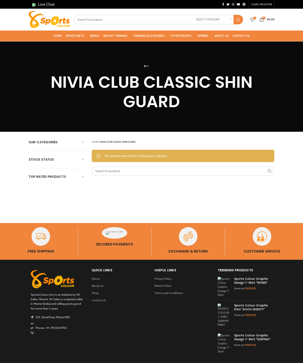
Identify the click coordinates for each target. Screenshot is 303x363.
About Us (97, 286)
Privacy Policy (163, 279)
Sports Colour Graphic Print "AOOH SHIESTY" (251, 308)
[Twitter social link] (228, 4)
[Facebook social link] (223, 4)
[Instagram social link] (233, 4)
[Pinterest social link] (244, 4)
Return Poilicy (163, 286)
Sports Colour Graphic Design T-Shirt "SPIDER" (251, 281)
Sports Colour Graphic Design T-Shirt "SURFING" (252, 337)
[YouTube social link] (238, 4)
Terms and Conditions (169, 293)
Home (95, 141)
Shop (95, 293)
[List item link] (57, 328)
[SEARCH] (238, 19)
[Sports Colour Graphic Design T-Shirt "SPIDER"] (224, 287)
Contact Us (99, 300)
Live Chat (46, 4)
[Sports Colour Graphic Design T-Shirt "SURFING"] (224, 343)
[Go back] (146, 66)
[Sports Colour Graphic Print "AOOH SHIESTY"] (224, 315)
